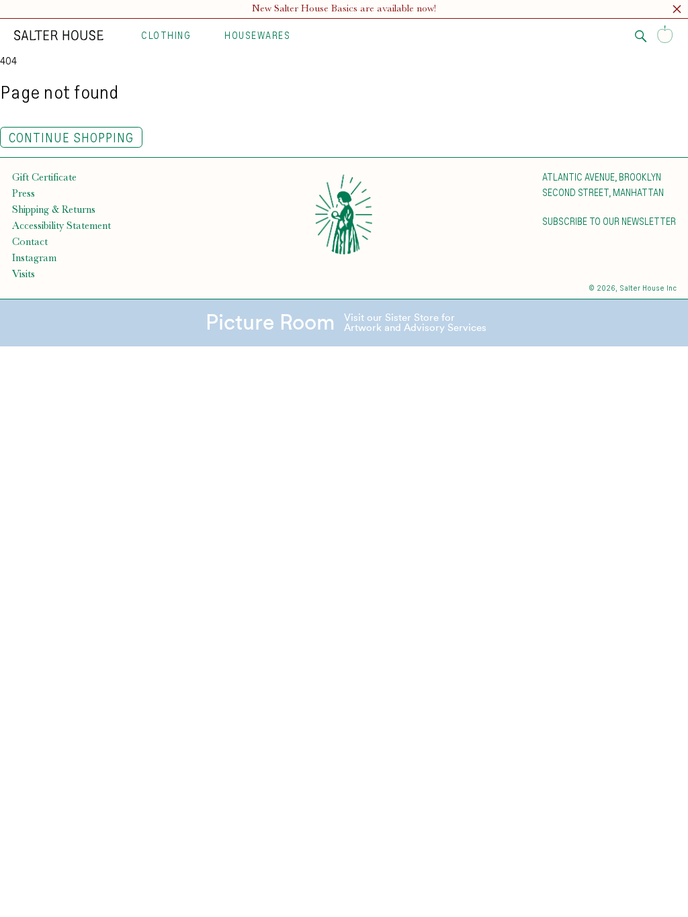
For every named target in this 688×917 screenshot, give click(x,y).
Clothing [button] (166, 35)
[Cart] (665, 35)
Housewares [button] (257, 35)
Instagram (34, 258)
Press (23, 193)
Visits (23, 274)
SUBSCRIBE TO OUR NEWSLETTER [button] (609, 221)
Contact (30, 242)
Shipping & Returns (53, 209)
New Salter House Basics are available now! (344, 8)
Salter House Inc (648, 288)
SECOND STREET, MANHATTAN (603, 192)
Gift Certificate (44, 177)
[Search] (641, 36)
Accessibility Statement (61, 226)
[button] (677, 11)
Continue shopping (71, 137)
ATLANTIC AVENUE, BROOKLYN (601, 177)
